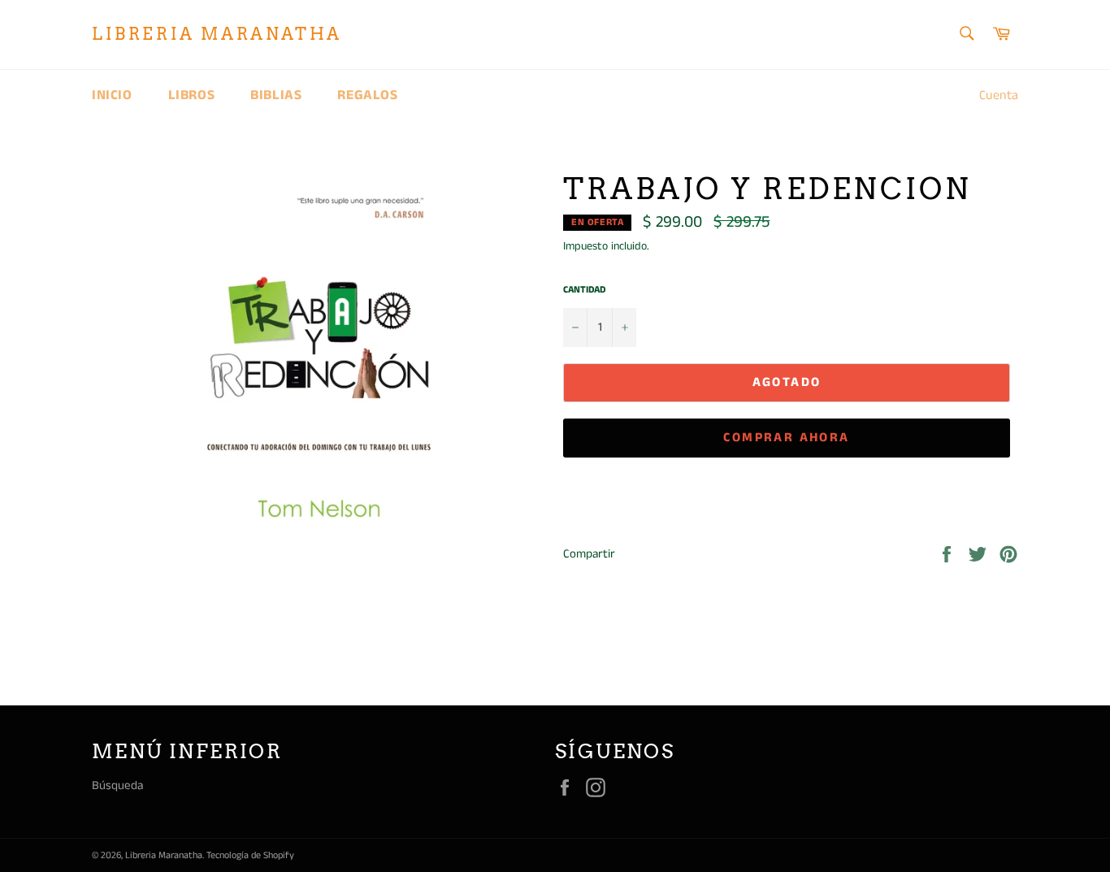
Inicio (112, 95)
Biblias (275, 95)
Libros (191, 95)
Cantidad (584, 290)
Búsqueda (117, 785)
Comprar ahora (786, 437)
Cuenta (998, 95)
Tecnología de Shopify (250, 855)
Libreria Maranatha (217, 34)
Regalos (367, 95)
